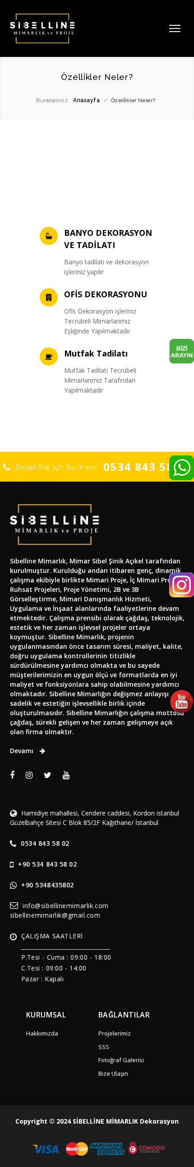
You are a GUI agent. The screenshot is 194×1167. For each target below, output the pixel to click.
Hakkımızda (42, 1033)
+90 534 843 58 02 (47, 864)
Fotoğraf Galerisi (121, 1060)
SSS (103, 1047)
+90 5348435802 (47, 885)
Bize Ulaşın (113, 1073)
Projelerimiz (114, 1033)
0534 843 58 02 (147, 466)
